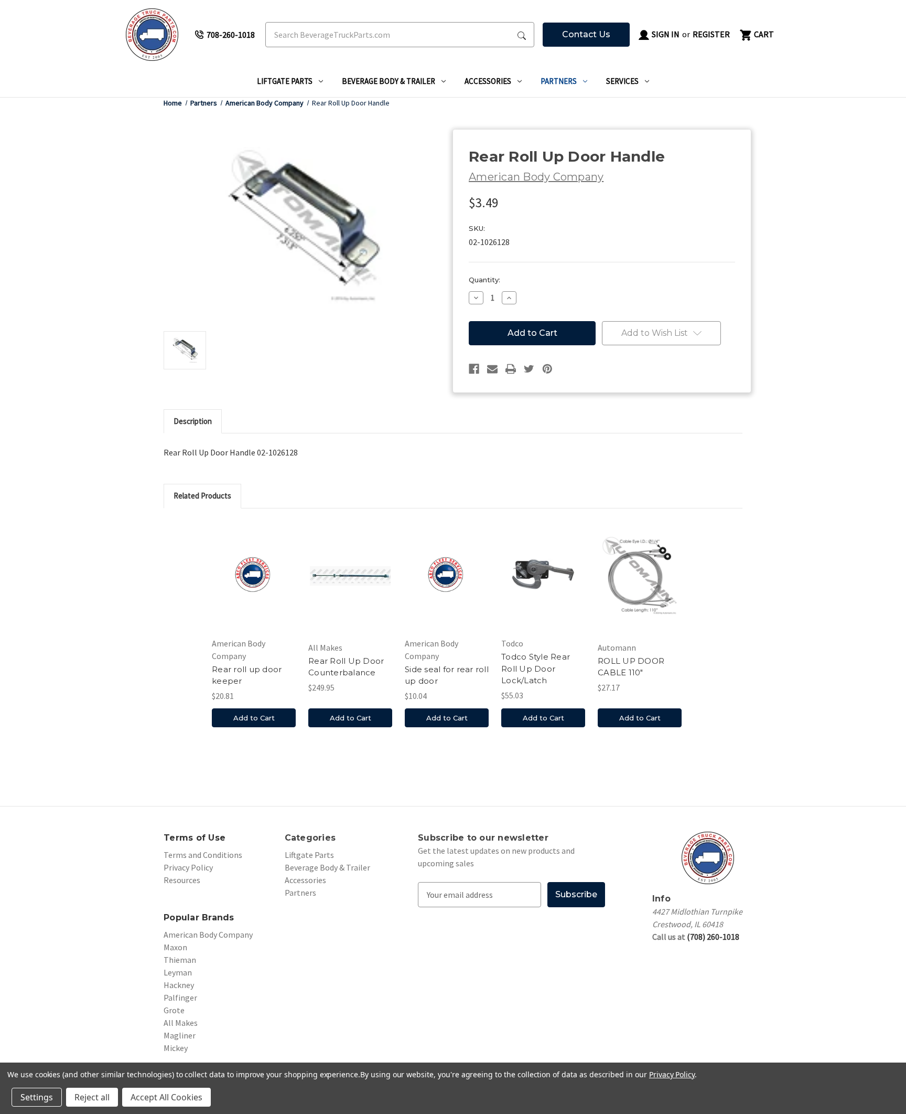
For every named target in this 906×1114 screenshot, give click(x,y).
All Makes (181, 1022)
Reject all (92, 1097)
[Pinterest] (547, 368)
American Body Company (208, 934)
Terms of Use (194, 838)
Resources (182, 880)
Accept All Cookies (166, 1097)
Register (711, 34)
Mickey (176, 1048)
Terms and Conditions (203, 855)
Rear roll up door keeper (247, 675)
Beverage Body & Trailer (388, 81)
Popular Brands (199, 917)
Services (622, 81)
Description (193, 421)
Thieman (180, 959)
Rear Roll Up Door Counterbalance (346, 667)
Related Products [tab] (202, 496)
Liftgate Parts (284, 81)
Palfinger (180, 997)
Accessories (488, 81)
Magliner (180, 1035)
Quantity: (484, 279)
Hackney (179, 985)
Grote (174, 1010)
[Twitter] (529, 368)
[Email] (492, 368)
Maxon (175, 947)
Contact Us (586, 34)
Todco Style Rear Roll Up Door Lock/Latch (535, 668)
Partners (559, 81)
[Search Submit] (521, 34)
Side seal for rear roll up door (447, 675)
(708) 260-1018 (713, 936)
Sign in (665, 34)
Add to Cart (254, 718)
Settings (36, 1097)
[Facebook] (474, 368)
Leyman (178, 972)
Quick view (254, 575)
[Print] (510, 368)
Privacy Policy (188, 867)
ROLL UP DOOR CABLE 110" (631, 667)
